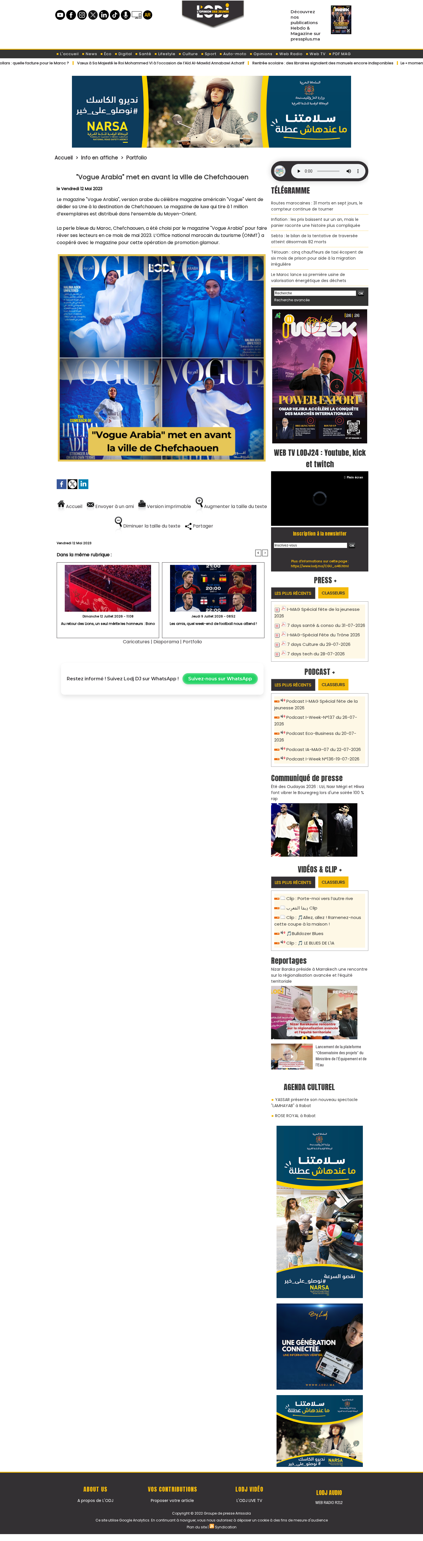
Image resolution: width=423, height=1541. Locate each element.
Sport (210, 54)
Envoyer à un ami (114, 506)
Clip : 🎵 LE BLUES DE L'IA (310, 943)
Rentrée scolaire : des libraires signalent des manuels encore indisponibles (285, 63)
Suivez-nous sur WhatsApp (220, 678)
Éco (107, 54)
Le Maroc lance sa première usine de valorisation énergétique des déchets (308, 277)
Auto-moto (234, 54)
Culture (189, 54)
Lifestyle (166, 54)
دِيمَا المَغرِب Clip (301, 908)
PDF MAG (341, 54)
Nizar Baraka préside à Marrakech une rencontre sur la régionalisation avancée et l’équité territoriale (319, 975)
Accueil (64, 157)
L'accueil (69, 54)
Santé (144, 54)
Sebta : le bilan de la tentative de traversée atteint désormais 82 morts (314, 239)
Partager (202, 526)
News (91, 54)
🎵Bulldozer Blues (304, 933)
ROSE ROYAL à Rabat (295, 1116)
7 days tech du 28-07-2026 (316, 654)
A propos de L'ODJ (95, 1500)
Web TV (317, 54)
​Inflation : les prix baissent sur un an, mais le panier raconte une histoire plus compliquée (315, 222)
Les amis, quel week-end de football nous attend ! (213, 623)
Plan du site (197, 1527)
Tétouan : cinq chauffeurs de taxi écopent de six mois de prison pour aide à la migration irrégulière (317, 258)
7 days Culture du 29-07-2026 (318, 644)
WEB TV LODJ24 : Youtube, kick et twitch (320, 458)
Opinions (262, 54)
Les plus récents (293, 593)
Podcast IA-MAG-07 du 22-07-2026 (323, 749)
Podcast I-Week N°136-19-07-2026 (322, 759)
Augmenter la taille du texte (235, 506)
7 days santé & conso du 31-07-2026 (326, 625)
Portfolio (136, 157)
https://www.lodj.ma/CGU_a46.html (320, 566)
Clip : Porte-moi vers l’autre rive (319, 898)
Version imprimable (168, 506)
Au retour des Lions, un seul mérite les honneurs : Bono (108, 623)
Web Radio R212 (328, 1502)
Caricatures (136, 641)
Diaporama (166, 641)
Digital (124, 54)
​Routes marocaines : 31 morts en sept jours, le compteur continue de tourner (317, 206)
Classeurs (333, 593)
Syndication (226, 1527)
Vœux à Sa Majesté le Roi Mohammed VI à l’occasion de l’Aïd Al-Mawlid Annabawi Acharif (123, 63)
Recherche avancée (292, 300)
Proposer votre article (172, 1500)
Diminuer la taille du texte (151, 526)
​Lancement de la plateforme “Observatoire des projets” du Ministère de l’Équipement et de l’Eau (341, 1056)
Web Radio (290, 54)
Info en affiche (99, 157)
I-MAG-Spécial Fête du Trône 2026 (323, 635)
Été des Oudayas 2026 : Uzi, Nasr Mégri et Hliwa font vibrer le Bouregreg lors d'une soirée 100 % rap (317, 793)
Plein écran (355, 477)
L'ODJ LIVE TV (249, 1500)
